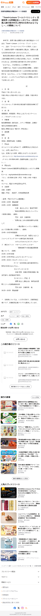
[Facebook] (11, 324)
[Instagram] (22, 608)
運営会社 (5, 587)
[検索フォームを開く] (23, 2)
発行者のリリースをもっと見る (20, 386)
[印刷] (22, 324)
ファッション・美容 (28, 7)
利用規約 (5, 595)
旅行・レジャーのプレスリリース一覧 (20, 566)
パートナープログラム (10, 591)
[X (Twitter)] (15, 324)
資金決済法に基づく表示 (10, 602)
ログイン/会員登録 (33, 2)
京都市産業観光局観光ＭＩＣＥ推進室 (13, 31)
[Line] (18, 324)
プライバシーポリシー (10, 599)
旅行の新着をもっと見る (20, 478)
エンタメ (8, 7)
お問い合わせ (20, 339)
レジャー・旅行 (14, 316)
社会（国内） (26, 316)
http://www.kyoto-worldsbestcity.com (26, 156)
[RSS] (26, 608)
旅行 (19, 7)
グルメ (14, 7)
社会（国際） (6, 320)
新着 (2, 7)
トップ (4, 566)
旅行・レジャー (14, 312)
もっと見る (35, 397)
